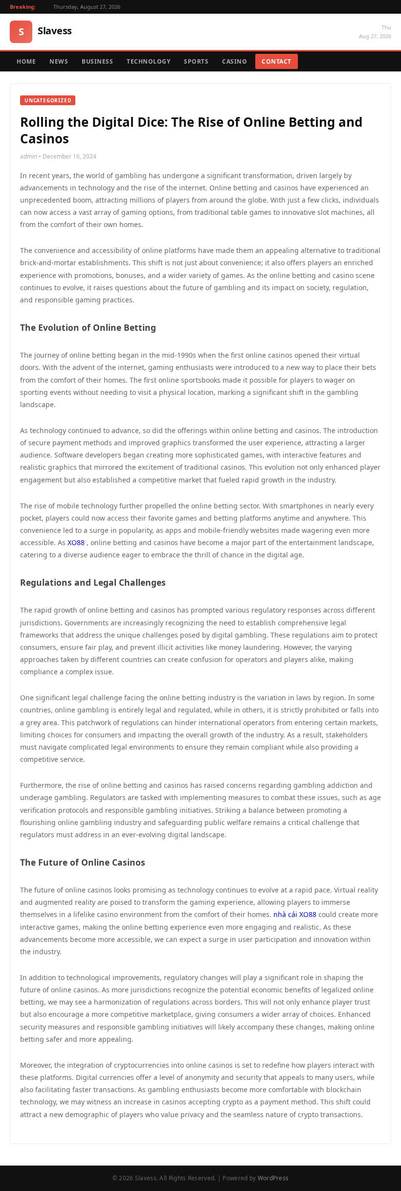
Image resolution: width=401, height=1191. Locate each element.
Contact (276, 61)
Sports (196, 61)
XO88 (76, 542)
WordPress (273, 1178)
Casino (234, 61)
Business (97, 61)
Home (26, 61)
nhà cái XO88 (294, 914)
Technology (148, 61)
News (58, 61)
